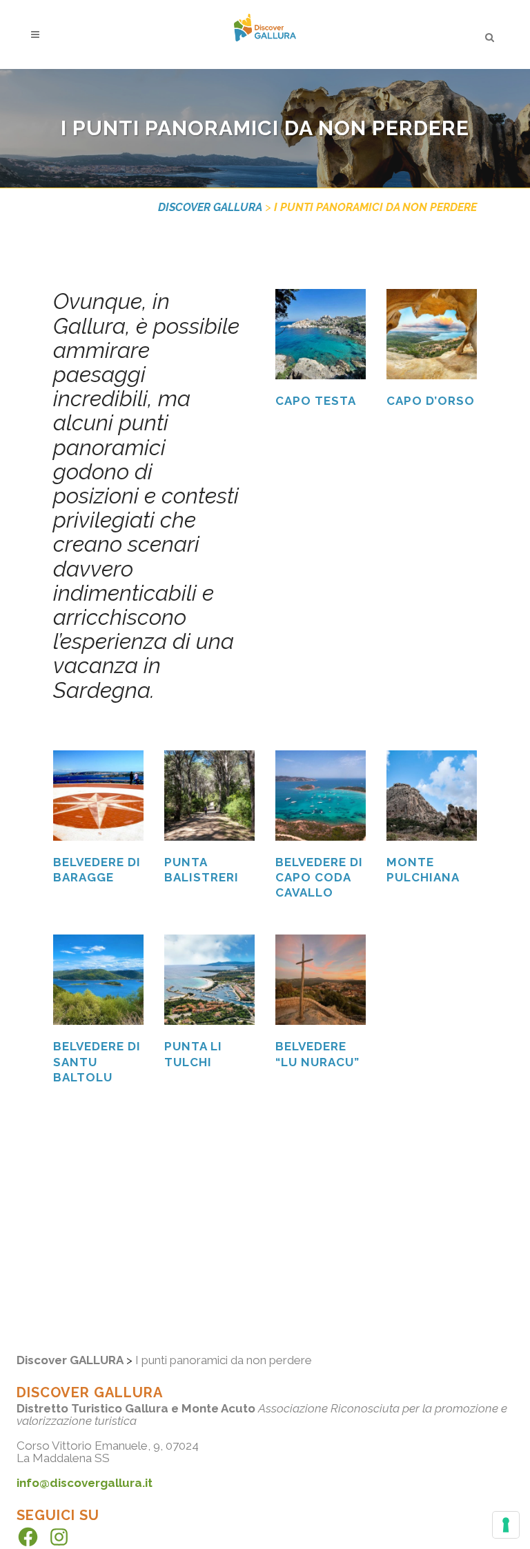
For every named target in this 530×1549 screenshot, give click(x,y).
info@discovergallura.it (85, 1483)
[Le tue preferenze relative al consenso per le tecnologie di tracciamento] (506, 1525)
